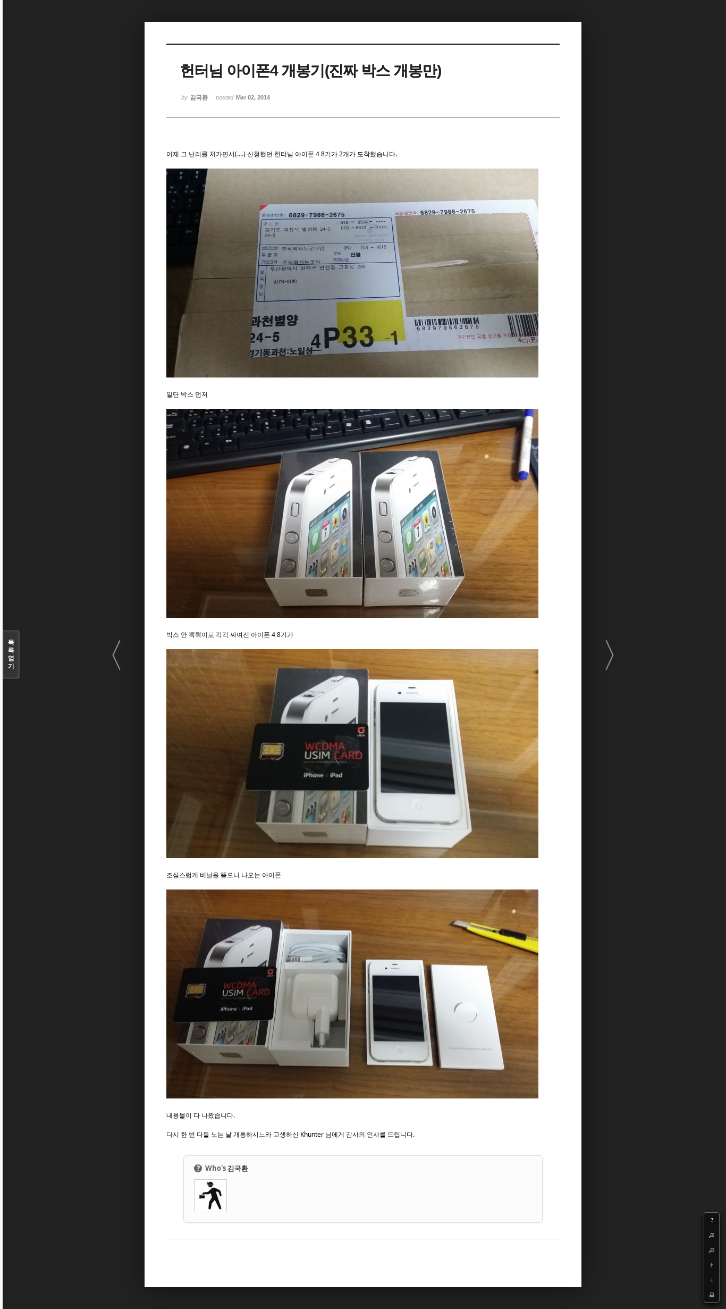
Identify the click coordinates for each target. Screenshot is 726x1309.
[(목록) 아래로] (711, 1279)
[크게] (711, 1235)
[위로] (711, 1264)
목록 (11, 654)
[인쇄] (711, 1294)
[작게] (711, 1250)
